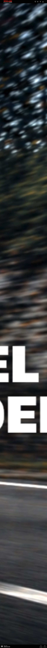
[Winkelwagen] (37, 1)
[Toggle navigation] (43, 1)
